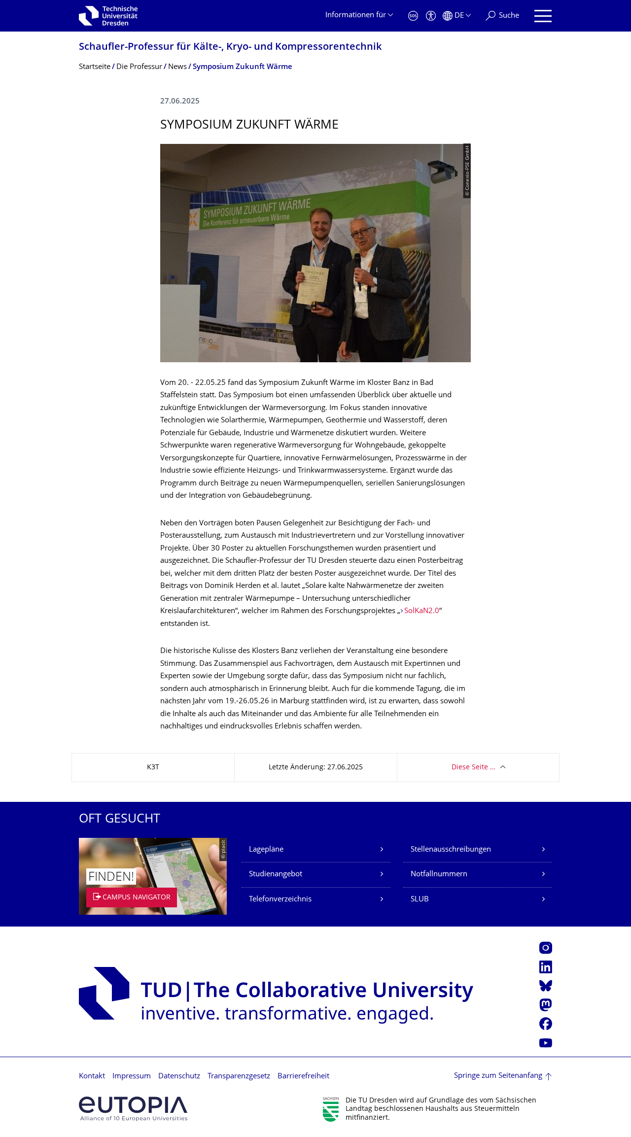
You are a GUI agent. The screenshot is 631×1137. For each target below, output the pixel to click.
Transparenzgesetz (239, 1076)
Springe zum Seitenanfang (498, 1076)
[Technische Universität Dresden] (108, 16)
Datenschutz (179, 1076)
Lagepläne (266, 850)
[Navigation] (543, 16)
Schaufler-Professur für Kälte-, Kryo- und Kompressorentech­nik (230, 47)
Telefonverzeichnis (280, 899)
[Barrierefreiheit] (430, 16)
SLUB (420, 899)
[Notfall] (413, 16)
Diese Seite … (473, 767)
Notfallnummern (439, 874)
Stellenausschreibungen (451, 850)
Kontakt (92, 1076)
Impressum (131, 1076)
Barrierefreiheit (303, 1076)
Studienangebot (275, 874)
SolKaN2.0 (421, 611)
